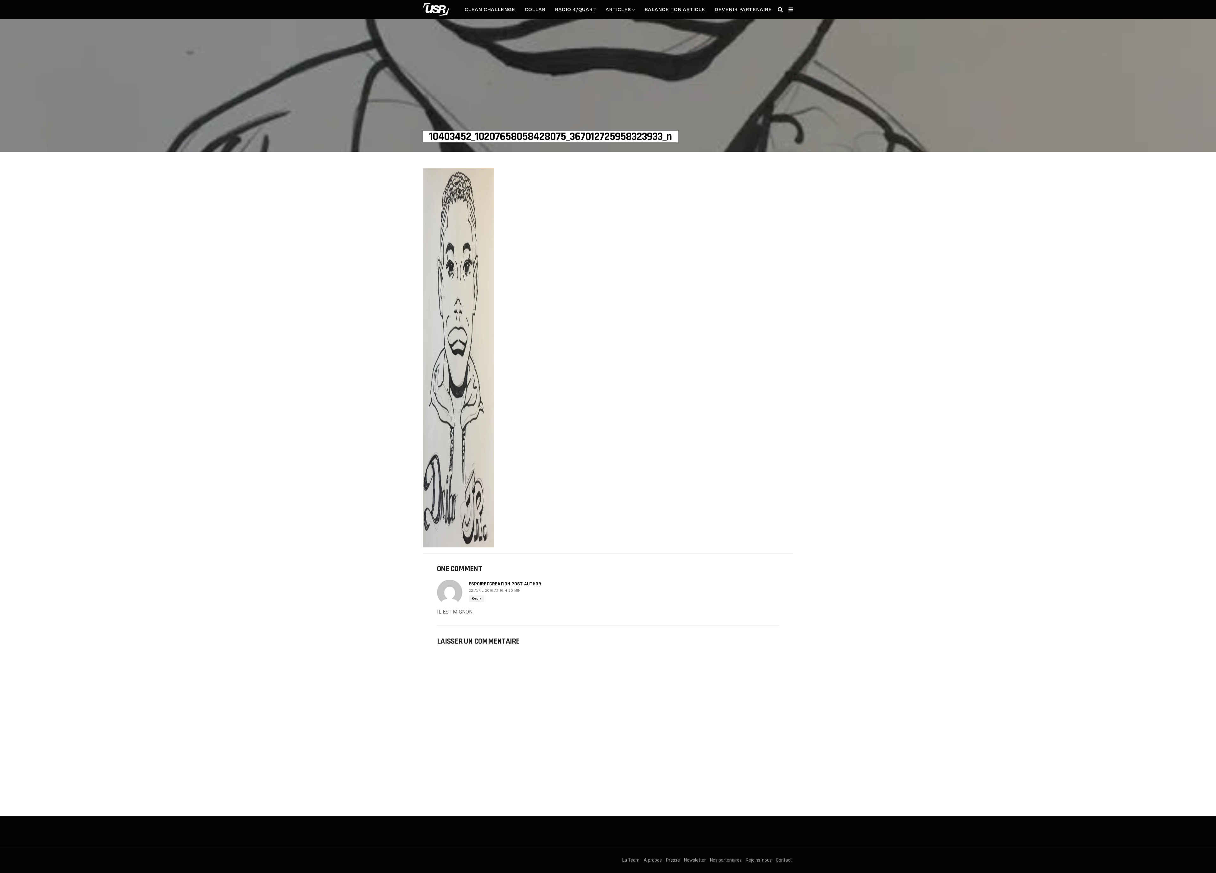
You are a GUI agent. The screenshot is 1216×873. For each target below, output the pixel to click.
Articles (618, 9)
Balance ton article (674, 9)
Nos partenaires (726, 860)
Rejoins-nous (759, 860)
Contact (784, 860)
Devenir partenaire (743, 9)
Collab (535, 9)
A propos (653, 860)
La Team (631, 860)
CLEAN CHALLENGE (490, 9)
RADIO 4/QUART (575, 9)
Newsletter (695, 860)
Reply (476, 598)
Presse (673, 860)
